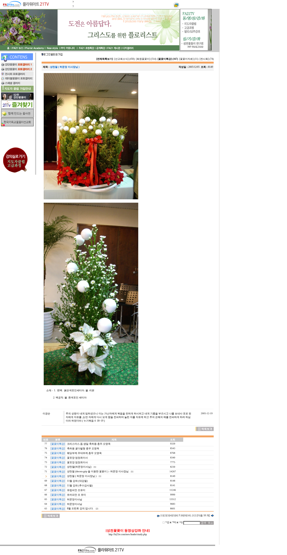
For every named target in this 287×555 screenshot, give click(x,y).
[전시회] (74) (207, 58)
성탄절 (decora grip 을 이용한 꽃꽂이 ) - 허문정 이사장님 (98, 471)
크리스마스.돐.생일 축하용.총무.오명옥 (89, 443)
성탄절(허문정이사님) (79, 466)
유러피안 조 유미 (76, 494)
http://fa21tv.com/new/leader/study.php (128, 534)
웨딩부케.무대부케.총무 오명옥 (84, 453)
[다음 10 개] (203, 515)
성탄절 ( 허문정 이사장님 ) (81, 476)
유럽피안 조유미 (76, 490)
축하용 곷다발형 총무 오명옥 (83, 448)
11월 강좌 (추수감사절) (80, 485)
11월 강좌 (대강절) (77, 480)
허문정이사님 (74, 499)
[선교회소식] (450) (124, 58)
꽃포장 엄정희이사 (77, 457)
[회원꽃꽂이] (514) (146, 58)
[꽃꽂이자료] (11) (188, 58)
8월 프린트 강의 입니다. (80, 508)
